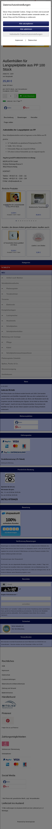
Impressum (19, 40)
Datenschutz (32, 40)
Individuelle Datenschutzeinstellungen (26, 34)
